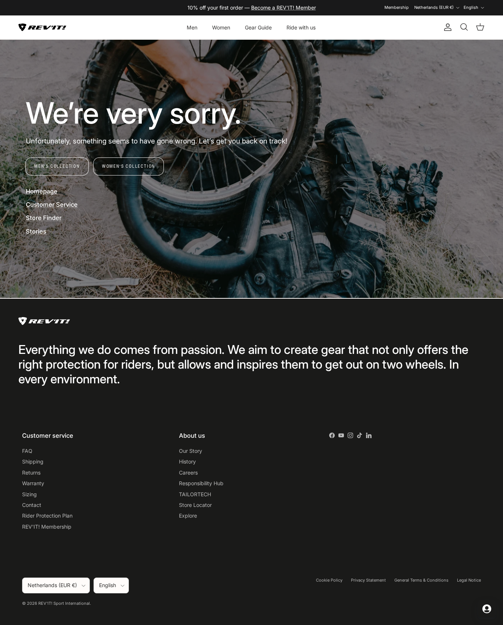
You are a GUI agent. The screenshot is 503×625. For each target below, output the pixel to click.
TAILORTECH (195, 494)
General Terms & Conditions (421, 580)
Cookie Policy (329, 580)
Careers (188, 472)
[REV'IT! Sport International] (42, 27)
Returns (31, 472)
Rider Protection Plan (47, 515)
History (187, 461)
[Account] (446, 27)
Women (221, 27)
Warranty (33, 483)
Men (192, 27)
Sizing (29, 494)
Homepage (41, 191)
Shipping (32, 461)
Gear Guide (258, 27)
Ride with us (301, 27)
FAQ (27, 451)
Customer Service (52, 204)
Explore (188, 515)
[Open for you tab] (487, 609)
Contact (31, 505)
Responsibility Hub (201, 483)
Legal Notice (469, 580)
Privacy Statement (368, 580)
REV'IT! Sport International (64, 603)
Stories (36, 231)
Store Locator (195, 505)
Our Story (190, 451)
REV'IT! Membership (46, 526)
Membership (396, 7)
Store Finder (43, 217)
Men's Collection (57, 166)
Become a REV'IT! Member (283, 7)
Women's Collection (128, 166)
